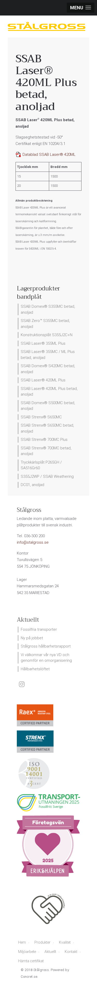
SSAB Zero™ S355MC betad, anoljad (45, 323)
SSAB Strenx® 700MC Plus (44, 439)
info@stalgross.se (33, 542)
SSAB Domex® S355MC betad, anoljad (48, 309)
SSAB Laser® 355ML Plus (43, 343)
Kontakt (71, 952)
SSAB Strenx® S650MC (41, 417)
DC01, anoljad (32, 484)
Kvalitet (65, 942)
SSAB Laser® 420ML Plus (43, 380)
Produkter (42, 942)
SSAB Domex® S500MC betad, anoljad (48, 406)
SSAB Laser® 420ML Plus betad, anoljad (49, 391)
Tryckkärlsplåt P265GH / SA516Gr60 (41, 465)
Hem (22, 942)
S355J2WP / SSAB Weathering (47, 476)
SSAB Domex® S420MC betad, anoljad (48, 369)
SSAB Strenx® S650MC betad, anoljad (47, 428)
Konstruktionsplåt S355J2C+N (46, 335)
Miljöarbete (27, 952)
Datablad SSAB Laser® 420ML (48, 154)
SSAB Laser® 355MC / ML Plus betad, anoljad (48, 354)
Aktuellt (50, 952)
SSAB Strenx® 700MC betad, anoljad (46, 451)
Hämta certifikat (31, 961)
